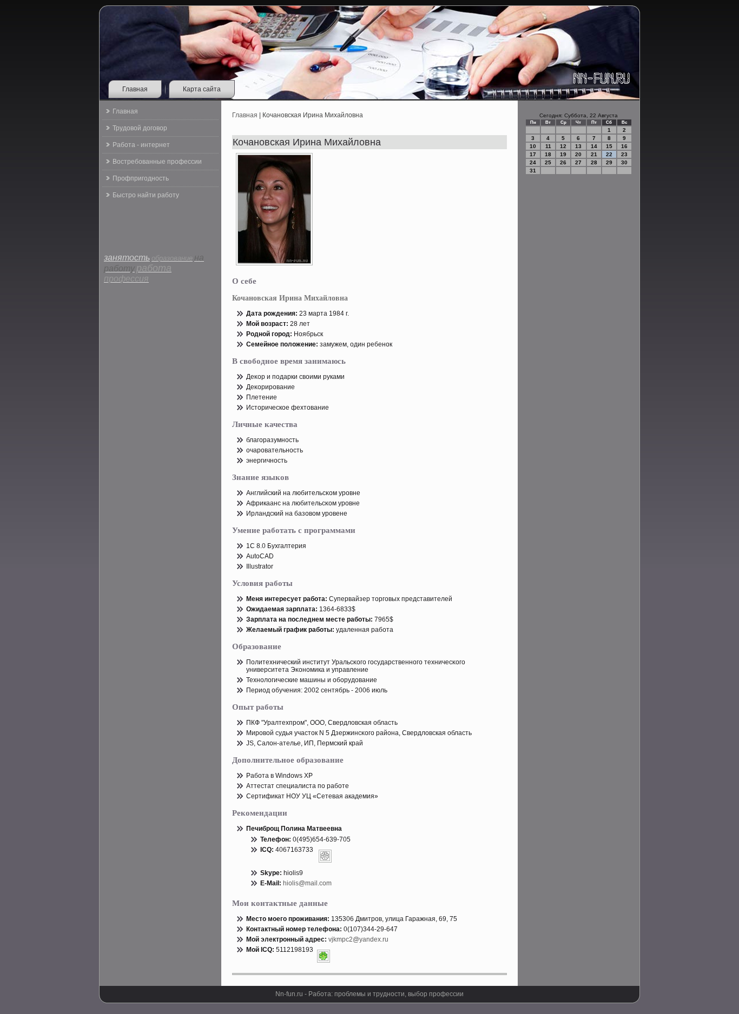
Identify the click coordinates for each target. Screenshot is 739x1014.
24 (533, 162)
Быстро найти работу (146, 195)
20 (578, 154)
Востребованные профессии (157, 161)
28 (594, 162)
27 (578, 162)
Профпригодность (141, 178)
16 (624, 146)
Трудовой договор (140, 128)
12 (563, 146)
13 (578, 146)
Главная (135, 89)
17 (533, 154)
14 (594, 146)
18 (548, 154)
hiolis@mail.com (307, 883)
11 (548, 146)
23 (624, 154)
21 (594, 154)
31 (533, 171)
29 (609, 162)
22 (609, 154)
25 (548, 162)
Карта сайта (202, 89)
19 (563, 154)
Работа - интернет (141, 145)
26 (563, 162)
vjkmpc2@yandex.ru (358, 939)
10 (533, 146)
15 (609, 146)
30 (624, 162)
